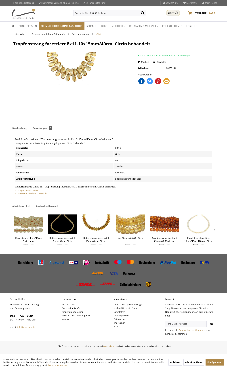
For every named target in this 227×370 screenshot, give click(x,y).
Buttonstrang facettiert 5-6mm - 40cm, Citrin (62, 240)
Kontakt (66, 319)
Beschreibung (19, 128)
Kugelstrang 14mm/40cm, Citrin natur (28, 240)
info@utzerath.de (26, 327)
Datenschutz (120, 319)
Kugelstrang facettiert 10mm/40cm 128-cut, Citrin (198, 240)
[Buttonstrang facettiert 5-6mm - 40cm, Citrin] (62, 224)
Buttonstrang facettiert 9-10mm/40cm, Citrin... (96, 240)
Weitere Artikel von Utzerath (32, 193)
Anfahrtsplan (68, 304)
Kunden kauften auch (47, 206)
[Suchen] (142, 13)
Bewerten (161, 61)
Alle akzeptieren (193, 362)
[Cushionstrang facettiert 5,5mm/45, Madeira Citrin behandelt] (164, 224)
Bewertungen (42, 128)
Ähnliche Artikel (20, 206)
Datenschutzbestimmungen (193, 330)
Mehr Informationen (58, 365)
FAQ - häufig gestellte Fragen (128, 304)
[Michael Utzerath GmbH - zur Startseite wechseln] (23, 14)
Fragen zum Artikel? (27, 190)
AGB (116, 326)
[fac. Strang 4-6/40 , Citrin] (130, 224)
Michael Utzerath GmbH (126, 308)
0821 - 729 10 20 (21, 316)
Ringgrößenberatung (72, 311)
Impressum (119, 322)
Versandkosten (109, 346)
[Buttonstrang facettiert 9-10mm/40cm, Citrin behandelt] (96, 224)
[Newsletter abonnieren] (211, 324)
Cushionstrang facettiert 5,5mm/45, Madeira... (164, 240)
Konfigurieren (214, 362)
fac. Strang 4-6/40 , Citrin (130, 238)
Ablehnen (175, 362)
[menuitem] (190, 3)
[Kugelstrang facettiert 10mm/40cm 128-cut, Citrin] (198, 224)
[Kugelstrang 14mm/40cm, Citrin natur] (28, 224)
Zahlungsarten (121, 315)
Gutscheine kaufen (71, 308)
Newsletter (119, 311)
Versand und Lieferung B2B (76, 315)
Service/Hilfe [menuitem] (172, 2)
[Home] (13, 26)
